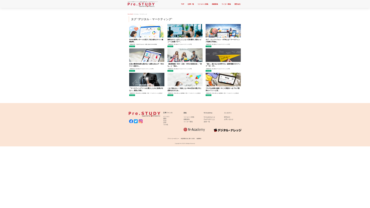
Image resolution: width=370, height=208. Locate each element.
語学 (164, 122)
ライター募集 (226, 4)
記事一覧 (191, 4)
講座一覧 (207, 121)
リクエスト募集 (203, 4)
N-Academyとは (209, 117)
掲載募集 (215, 4)
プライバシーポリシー (173, 138)
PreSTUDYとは (209, 119)
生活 (164, 120)
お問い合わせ (228, 119)
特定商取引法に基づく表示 (188, 138)
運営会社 (237, 4)
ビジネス (166, 116)
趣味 (164, 118)
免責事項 (199, 138)
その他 (165, 124)
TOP (182, 4)
